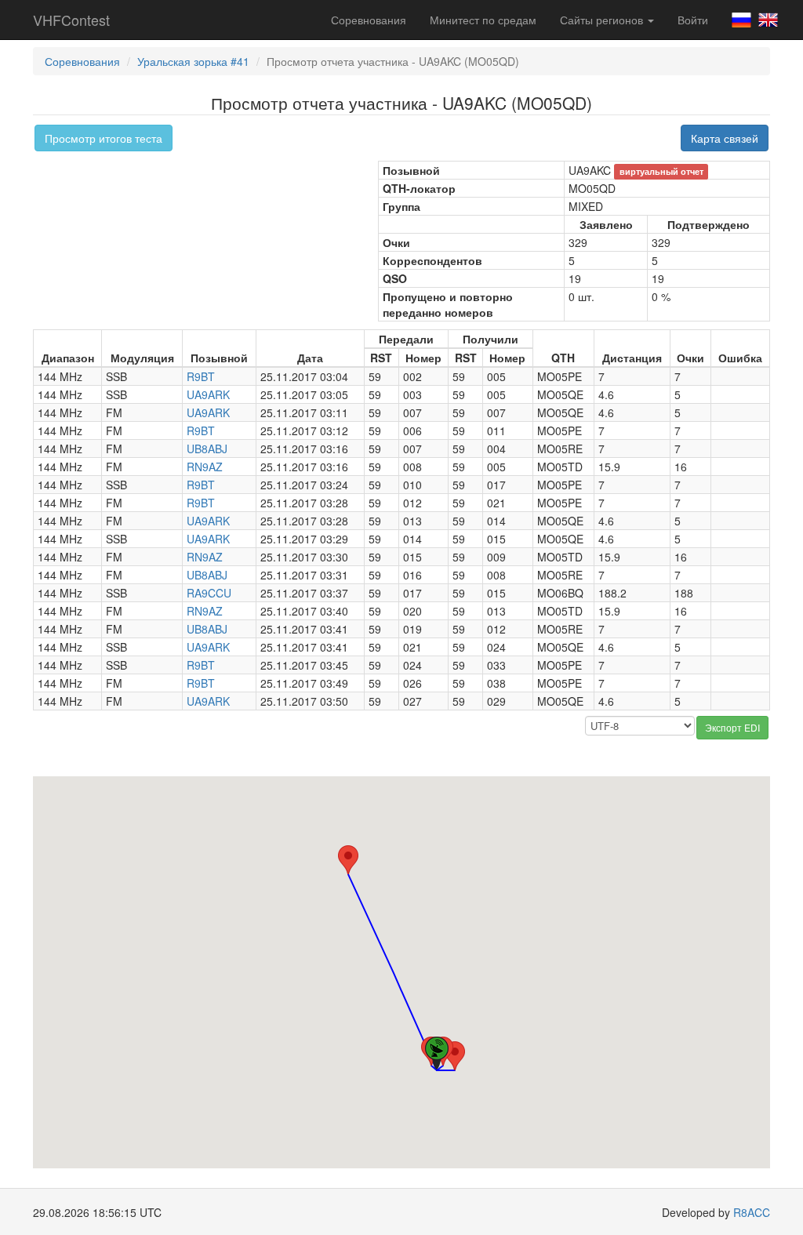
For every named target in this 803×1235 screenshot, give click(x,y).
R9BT (201, 376)
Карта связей (724, 138)
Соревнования (368, 19)
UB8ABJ (207, 448)
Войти (693, 19)
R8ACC (751, 1212)
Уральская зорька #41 (193, 61)
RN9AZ (205, 466)
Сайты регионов (603, 19)
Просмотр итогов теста (103, 138)
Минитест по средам (483, 19)
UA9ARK (208, 394)
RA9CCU (209, 593)
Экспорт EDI (732, 727)
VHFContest (71, 19)
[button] (348, 860)
